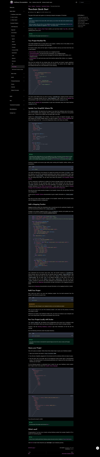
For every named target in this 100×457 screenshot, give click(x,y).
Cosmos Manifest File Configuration (56, 187)
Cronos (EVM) (15, 50)
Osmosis (14, 61)
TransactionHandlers (34, 53)
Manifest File (70, 98)
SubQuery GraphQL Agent (47, 2)
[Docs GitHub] (76, 2)
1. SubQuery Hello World (16, 14)
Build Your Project (81, 21)
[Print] (84, 15)
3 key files (65, 28)
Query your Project (81, 25)
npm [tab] (33, 166)
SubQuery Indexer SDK (36, 2)
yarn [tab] (30, 166)
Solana (12, 84)
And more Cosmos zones (17, 69)
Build (11, 96)
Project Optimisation (67, 439)
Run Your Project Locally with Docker (84, 23)
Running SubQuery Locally (44, 326)
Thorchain (14, 66)
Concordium (14, 32)
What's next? (80, 26)
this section (66, 157)
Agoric (13, 38)
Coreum (13, 47)
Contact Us (12, 113)
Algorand (13, 29)
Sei (12, 63)
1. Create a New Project (42, 28)
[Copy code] (72, 69)
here (47, 35)
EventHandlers (32, 58)
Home (30, 2)
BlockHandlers (32, 51)
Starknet (13, 87)
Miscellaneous (13, 109)
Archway (14, 44)
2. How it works (14, 17)
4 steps (48, 25)
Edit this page (32, 447)
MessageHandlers (33, 55)
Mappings (41, 282)
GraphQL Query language (51, 365)
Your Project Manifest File (83, 17)
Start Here (70, 24)
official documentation (46, 186)
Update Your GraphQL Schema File (84, 18)
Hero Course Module (55, 159)
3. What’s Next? (14, 20)
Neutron (13, 58)
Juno (13, 55)
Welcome (12, 7)
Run (11, 100)
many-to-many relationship (65, 118)
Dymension (14, 52)
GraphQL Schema (39, 194)
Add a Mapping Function (83, 20)
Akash (13, 41)
